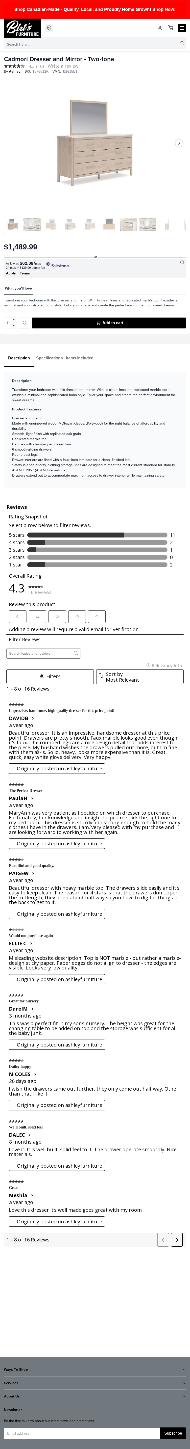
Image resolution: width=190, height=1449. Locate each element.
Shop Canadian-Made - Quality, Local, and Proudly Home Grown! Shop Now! (95, 9)
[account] (159, 28)
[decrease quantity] (14, 325)
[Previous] (11, 143)
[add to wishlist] (24, 323)
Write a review (63, 66)
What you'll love (18, 288)
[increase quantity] (14, 320)
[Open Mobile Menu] (182, 28)
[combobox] (95, 44)
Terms (25, 273)
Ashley (15, 71)
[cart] (170, 28)
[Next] (179, 143)
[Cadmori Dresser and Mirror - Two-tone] (95, 143)
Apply (11, 273)
